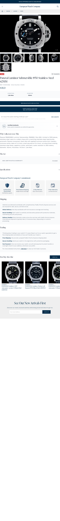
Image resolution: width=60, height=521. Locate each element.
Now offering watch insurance (30, 1)
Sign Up (46, 311)
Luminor (15, 11)
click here (24, 248)
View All (55, 257)
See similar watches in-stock (30, 103)
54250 (21, 11)
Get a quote (55, 116)
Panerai (8, 11)
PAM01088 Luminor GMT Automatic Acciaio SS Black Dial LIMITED (11, 288)
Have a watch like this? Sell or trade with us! (30, 109)
